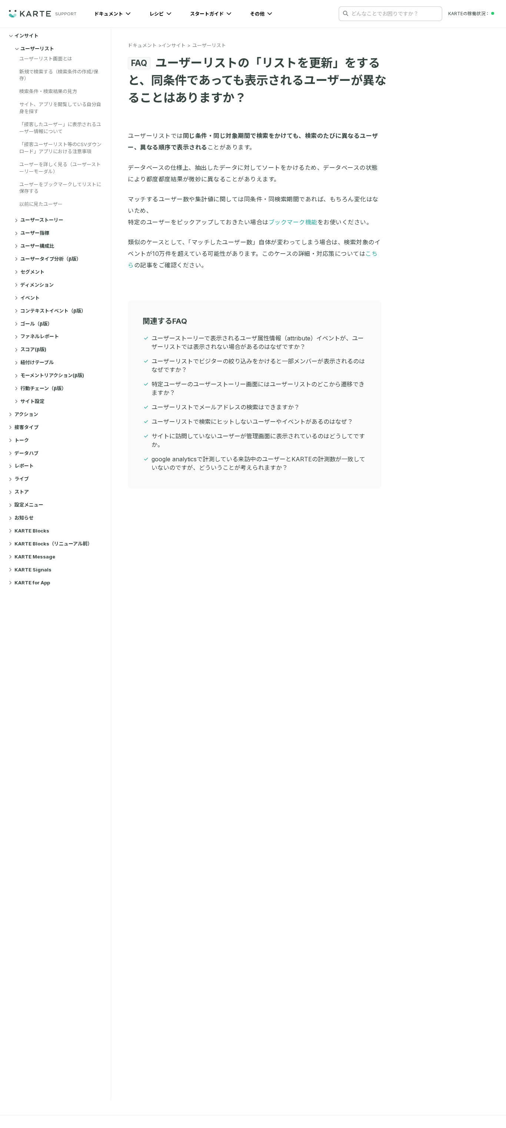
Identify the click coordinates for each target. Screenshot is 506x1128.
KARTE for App (32, 583)
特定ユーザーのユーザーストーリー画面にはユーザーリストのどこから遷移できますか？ (258, 388)
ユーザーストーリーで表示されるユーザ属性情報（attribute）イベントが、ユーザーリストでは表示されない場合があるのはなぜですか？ (258, 342)
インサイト (26, 36)
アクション (26, 414)
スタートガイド (207, 14)
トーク (21, 440)
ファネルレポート (39, 337)
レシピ (157, 14)
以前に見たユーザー (41, 204)
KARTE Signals (32, 570)
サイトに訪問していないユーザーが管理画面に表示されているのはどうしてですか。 (258, 440)
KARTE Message (34, 557)
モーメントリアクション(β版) (52, 376)
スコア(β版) (33, 350)
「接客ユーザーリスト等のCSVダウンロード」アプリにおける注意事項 (60, 147)
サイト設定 (32, 401)
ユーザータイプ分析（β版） (50, 259)
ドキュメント (109, 14)
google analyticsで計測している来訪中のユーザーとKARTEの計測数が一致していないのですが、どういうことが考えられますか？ (258, 463)
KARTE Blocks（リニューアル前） (53, 544)
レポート (24, 466)
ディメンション (37, 285)
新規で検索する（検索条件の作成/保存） (58, 75)
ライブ (21, 479)
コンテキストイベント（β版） (53, 311)
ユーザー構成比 (37, 246)
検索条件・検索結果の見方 (48, 92)
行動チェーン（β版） (43, 388)
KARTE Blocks (31, 531)
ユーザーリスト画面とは (45, 59)
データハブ (26, 453)
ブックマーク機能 (293, 222)
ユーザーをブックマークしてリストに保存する (60, 187)
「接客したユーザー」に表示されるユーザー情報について (60, 128)
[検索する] (345, 13)
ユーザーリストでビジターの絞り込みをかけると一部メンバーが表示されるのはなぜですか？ (258, 365)
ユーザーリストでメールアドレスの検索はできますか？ (226, 407)
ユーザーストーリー (41, 220)
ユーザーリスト (37, 49)
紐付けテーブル (37, 363)
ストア (21, 492)
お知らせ (24, 518)
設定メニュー (28, 505)
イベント (30, 298)
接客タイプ (26, 427)
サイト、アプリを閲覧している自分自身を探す (60, 108)
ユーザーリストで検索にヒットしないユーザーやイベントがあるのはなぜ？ (252, 421)
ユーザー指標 (34, 233)
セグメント (32, 272)
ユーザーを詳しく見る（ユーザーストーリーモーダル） (60, 167)
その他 (258, 14)
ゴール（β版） (36, 324)
